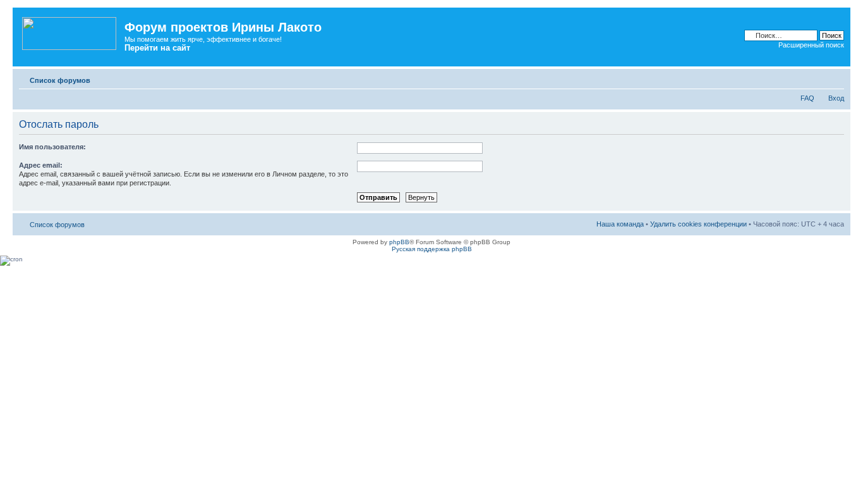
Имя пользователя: (52, 147)
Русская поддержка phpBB (432, 248)
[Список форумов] (70, 31)
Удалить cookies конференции (698, 224)
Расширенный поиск (811, 45)
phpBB (399, 242)
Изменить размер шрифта (835, 78)
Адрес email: (41, 165)
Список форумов (60, 80)
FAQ (807, 98)
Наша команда (620, 224)
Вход (836, 98)
